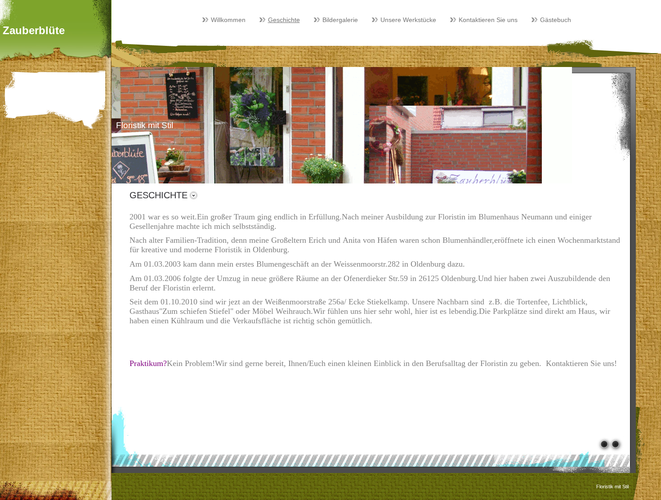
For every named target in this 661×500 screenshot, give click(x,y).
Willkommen (228, 19)
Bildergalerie (340, 19)
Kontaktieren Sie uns (488, 19)
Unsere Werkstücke (408, 19)
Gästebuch (555, 19)
